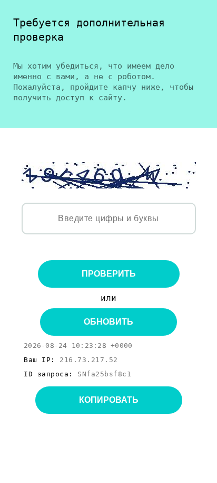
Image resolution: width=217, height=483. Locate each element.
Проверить (109, 273)
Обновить (108, 321)
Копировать (109, 399)
